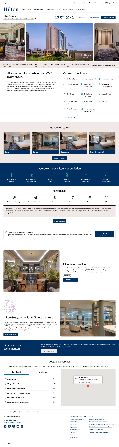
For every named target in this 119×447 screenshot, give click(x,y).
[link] (60, 64)
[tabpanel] (59, 211)
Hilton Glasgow (38, 412)
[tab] (14, 199)
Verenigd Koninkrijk (15, 412)
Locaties (5, 412)
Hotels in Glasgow (27, 412)
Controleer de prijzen (109, 17)
